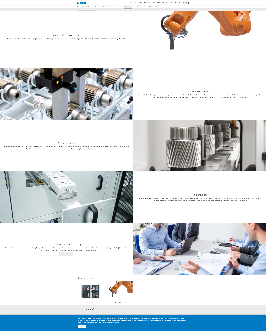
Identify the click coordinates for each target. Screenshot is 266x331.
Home (79, 9)
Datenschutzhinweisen (172, 320)
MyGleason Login (169, 2)
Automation (113, 7)
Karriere (153, 2)
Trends (79, 7)
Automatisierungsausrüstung (88, 9)
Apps (145, 2)
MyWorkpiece (159, 7)
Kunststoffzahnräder (137, 7)
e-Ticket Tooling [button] (85, 309)
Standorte (140, 2)
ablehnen (93, 322)
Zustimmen (82, 326)
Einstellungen (110, 322)
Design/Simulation (86, 7)
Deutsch (185, 2)
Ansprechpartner (66, 254)
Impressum (158, 320)
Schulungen (152, 7)
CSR (149, 2)
